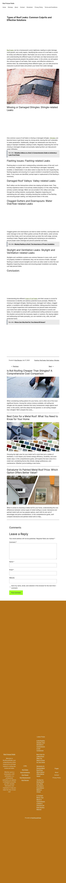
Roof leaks (10, 50)
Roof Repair (25, 775)
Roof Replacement (25, 777)
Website (11, 578)
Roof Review (18, 360)
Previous (16, 366)
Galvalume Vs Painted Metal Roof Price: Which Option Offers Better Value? (32, 471)
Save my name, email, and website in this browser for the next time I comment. (33, 587)
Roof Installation (25, 772)
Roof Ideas (25, 770)
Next (50, 366)
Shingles (53, 138)
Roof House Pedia (8, 3)
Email (11, 570)
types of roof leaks (31, 298)
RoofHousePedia (36, 818)
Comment (13, 542)
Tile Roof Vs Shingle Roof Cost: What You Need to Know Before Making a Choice (40, 786)
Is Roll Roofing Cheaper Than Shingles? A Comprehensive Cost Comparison (29, 372)
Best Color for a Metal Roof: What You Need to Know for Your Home (32, 418)
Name (11, 562)
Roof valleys (50, 360)
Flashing (36, 360)
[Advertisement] (33, 35)
